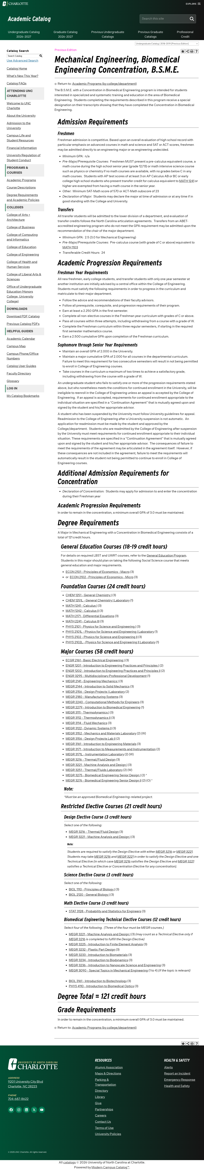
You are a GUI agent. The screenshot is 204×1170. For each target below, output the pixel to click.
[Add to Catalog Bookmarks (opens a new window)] (183, 51)
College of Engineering (23, 254)
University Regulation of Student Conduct (23, 157)
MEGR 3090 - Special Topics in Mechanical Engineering (108, 970)
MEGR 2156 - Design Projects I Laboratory (95, 692)
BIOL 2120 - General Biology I (89, 894)
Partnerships (104, 1109)
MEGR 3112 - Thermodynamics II (88, 718)
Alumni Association (109, 1067)
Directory (101, 1091)
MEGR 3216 (164, 852)
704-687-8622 (18, 1099)
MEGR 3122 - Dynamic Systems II (89, 728)
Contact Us (103, 1122)
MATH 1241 (186, 181)
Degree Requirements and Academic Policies (23, 197)
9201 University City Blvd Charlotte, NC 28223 (25, 1084)
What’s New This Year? (22, 76)
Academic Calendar (21, 339)
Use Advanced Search (22, 60)
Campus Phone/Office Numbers (23, 356)
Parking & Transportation (105, 1082)
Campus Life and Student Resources (20, 138)
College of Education (21, 247)
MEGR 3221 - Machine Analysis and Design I (96, 765)
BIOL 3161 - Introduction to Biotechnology (98, 981)
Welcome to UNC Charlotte (19, 106)
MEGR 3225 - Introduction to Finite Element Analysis (106, 944)
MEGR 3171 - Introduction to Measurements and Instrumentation (111, 749)
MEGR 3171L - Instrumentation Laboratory (95, 754)
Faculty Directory (19, 373)
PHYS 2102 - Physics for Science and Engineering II (102, 637)
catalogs (69, 1162)
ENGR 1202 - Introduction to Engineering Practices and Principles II (113, 671)
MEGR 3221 (184, 852)
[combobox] (167, 44)
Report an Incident (177, 1073)
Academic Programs (21, 180)
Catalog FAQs (16, 83)
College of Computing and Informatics (22, 237)
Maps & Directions (108, 1073)
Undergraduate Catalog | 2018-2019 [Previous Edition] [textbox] (162, 43)
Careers (100, 1115)
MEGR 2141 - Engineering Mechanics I (92, 681)
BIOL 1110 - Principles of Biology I (92, 889)
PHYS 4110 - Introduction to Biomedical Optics (101, 986)
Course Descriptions (21, 187)
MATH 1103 (70, 247)
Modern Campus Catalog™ (110, 1167)
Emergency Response (179, 1080)
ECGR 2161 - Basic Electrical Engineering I (95, 660)
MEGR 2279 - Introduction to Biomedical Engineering (103, 707)
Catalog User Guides (21, 366)
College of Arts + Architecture (18, 217)
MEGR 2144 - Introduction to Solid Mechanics (98, 686)
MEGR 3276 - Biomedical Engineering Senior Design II (103, 780)
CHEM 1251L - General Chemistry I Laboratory (98, 600)
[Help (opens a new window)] (197, 51)
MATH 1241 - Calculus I (81, 606)
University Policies (108, 1134)
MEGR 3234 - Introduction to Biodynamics (98, 960)
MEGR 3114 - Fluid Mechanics (86, 723)
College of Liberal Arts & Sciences (24, 277)
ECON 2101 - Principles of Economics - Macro (98, 572)
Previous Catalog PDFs (23, 324)
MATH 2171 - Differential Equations (90, 616)
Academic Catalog (29, 18)
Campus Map (16, 346)
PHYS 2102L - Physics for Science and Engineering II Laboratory (110, 642)
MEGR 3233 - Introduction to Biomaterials (98, 955)
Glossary (13, 381)
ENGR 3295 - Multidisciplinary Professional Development (106, 676)
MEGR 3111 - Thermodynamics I (87, 712)
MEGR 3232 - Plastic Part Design (92, 949)
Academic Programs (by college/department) (104, 84)
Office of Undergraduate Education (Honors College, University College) (24, 294)
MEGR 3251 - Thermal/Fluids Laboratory (94, 770)
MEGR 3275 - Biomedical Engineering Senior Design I (103, 775)
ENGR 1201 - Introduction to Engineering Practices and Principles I (112, 665)
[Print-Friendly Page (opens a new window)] (192, 51)
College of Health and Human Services (22, 264)
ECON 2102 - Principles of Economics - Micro (101, 577)
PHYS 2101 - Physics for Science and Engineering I (101, 626)
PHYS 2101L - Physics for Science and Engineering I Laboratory (110, 632)
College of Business (21, 227)
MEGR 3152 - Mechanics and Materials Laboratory (101, 733)
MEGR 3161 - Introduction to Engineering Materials (101, 744)
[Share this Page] (187, 51)
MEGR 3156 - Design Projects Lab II (91, 739)
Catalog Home (17, 68)
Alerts (168, 1067)
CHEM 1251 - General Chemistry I (89, 595)
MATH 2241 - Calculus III (82, 621)
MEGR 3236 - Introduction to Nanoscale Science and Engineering (115, 965)
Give (98, 1103)
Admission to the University (19, 125)
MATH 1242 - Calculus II (82, 611)
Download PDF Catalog (23, 316)
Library (100, 1097)
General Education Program (166, 555)
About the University (21, 116)
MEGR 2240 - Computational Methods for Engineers (102, 702)
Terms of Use (104, 1128)
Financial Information (22, 148)
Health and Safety (177, 1086)
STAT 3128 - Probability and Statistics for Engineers (105, 911)
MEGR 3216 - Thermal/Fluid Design (91, 759)
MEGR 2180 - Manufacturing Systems (92, 697)
